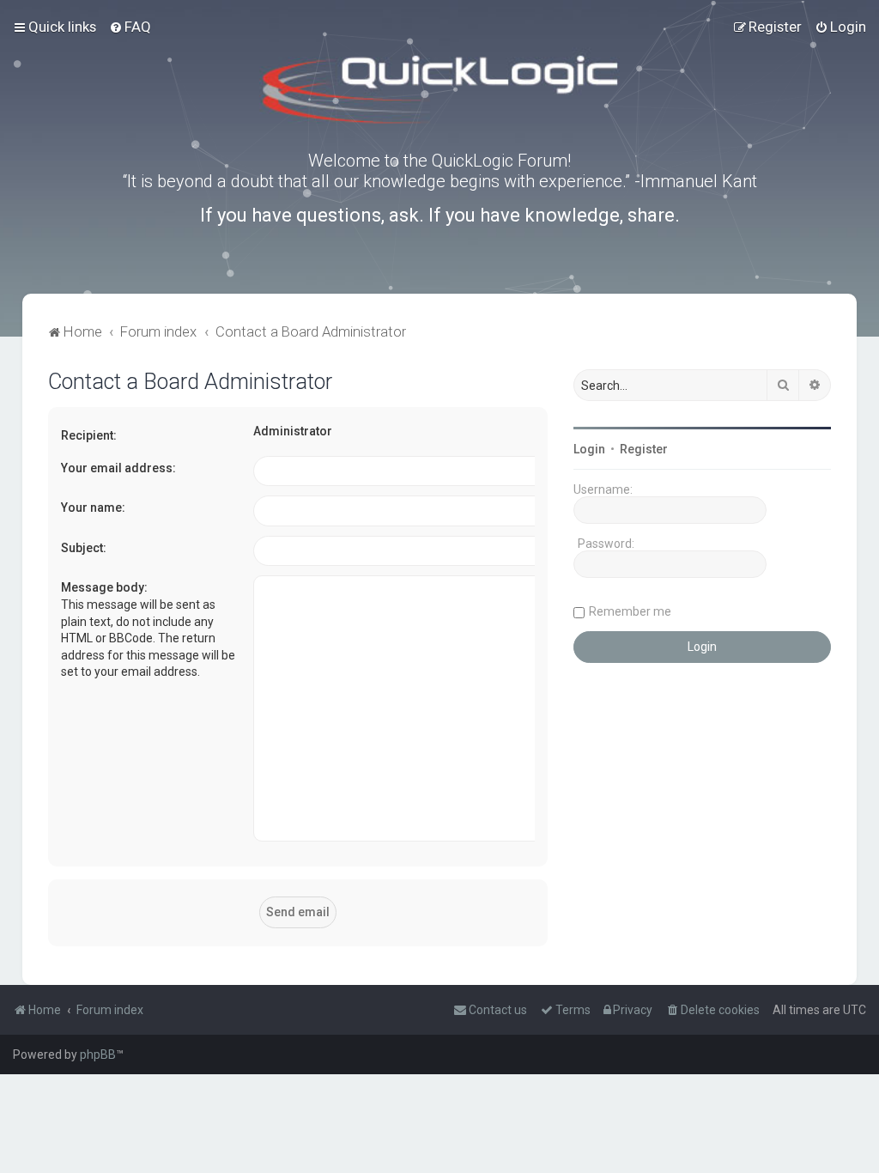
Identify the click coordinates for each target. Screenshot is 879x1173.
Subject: (83, 548)
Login (589, 449)
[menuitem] (130, 27)
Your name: (93, 507)
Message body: (104, 587)
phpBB (98, 1054)
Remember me (630, 611)
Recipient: (89, 435)
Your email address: (118, 468)
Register (644, 449)
